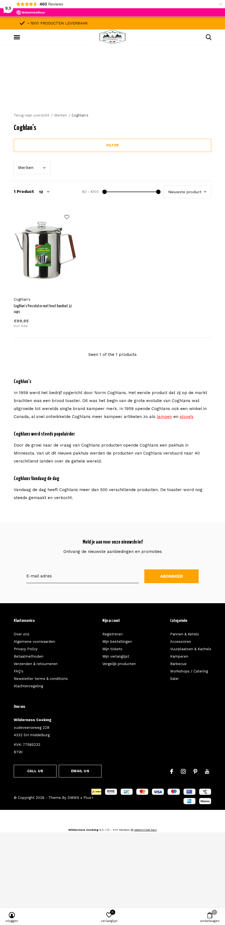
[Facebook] (171, 771)
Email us (80, 771)
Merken (60, 115)
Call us (35, 771)
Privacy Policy (26, 649)
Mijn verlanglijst (115, 656)
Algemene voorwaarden (34, 641)
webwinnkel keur (145, 829)
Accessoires (180, 641)
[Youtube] (207, 771)
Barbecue (178, 664)
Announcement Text (113, 87)
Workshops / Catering (189, 671)
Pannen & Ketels (184, 634)
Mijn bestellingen (117, 641)
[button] (18, 37)
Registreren (112, 634)
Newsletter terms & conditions (41, 679)
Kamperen (179, 656)
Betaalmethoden (28, 656)
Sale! (174, 679)
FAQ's (18, 671)
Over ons (21, 634)
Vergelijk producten (119, 664)
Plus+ (88, 798)
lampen (164, 416)
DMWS (73, 798)
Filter (112, 145)
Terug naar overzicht (31, 115)
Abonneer (171, 576)
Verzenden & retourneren (36, 664)
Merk (25, 167)
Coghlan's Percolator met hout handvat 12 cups (43, 309)
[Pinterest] (195, 771)
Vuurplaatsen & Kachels (190, 649)
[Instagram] (183, 771)
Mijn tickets (112, 649)
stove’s (186, 416)
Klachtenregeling (28, 686)
